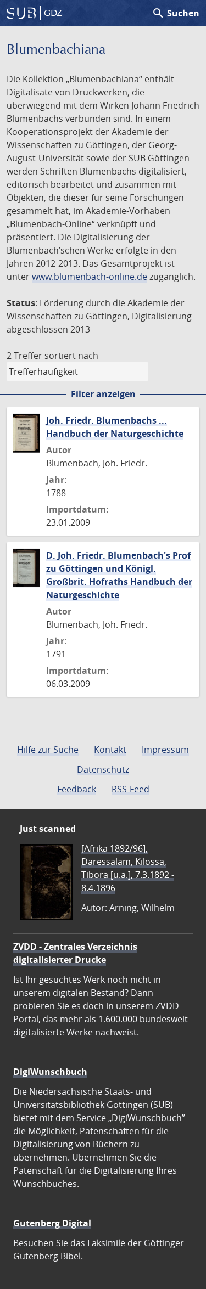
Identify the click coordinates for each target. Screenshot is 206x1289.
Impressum (165, 750)
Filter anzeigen (103, 394)
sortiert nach (71, 356)
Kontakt (110, 750)
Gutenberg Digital (52, 1223)
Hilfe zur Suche (48, 750)
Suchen (175, 13)
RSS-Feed (130, 789)
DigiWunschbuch (50, 1072)
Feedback (76, 789)
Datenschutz (103, 769)
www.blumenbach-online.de (89, 277)
